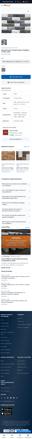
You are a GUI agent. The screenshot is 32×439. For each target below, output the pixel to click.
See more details (15, 139)
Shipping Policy (22, 367)
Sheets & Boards (6, 349)
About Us (20, 318)
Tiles (2, 320)
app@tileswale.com (9, 401)
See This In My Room (17, 82)
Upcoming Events (6, 367)
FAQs (2, 376)
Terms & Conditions (23, 373)
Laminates (4, 346)
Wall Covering (5, 340)
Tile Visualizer (5, 391)
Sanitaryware (5, 323)
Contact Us (20, 321)
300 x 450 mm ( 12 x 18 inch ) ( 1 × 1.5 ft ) (16, 61)
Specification (6, 88)
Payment (20, 370)
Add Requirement (24, 431)
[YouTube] (14, 398)
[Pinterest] (8, 398)
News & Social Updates (8, 364)
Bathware (3, 329)
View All (26, 146)
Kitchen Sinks (5, 326)
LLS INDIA (25, 422)
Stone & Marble (5, 353)
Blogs (2, 361)
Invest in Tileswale (23, 327)
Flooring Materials (6, 343)
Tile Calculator (5, 388)
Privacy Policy (21, 361)
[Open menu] (2, 6)
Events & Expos (5, 370)
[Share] (28, 11)
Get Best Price (17, 77)
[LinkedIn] (11, 398)
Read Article (5, 268)
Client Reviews (5, 373)
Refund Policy (21, 364)
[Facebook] (1, 398)
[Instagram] (17, 398)
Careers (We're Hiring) (24, 324)
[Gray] (3, 70)
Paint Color (4, 337)
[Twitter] (4, 398)
